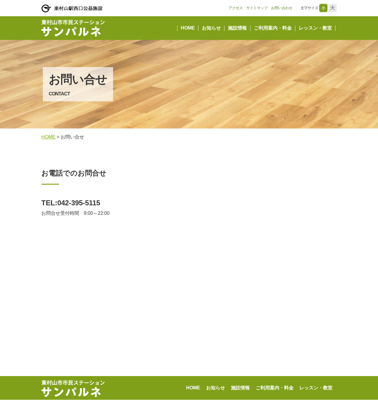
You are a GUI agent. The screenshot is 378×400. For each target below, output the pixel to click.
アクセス (236, 8)
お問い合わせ (281, 8)
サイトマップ (257, 8)
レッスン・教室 (315, 27)
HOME (188, 27)
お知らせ (211, 27)
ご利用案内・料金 (273, 27)
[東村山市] (71, 8)
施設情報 (237, 27)
